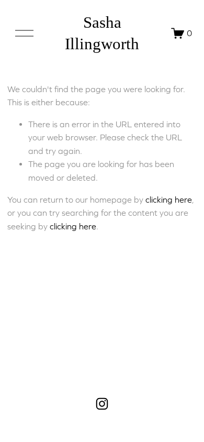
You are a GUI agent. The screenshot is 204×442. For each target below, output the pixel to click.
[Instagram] (102, 403)
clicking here (168, 199)
